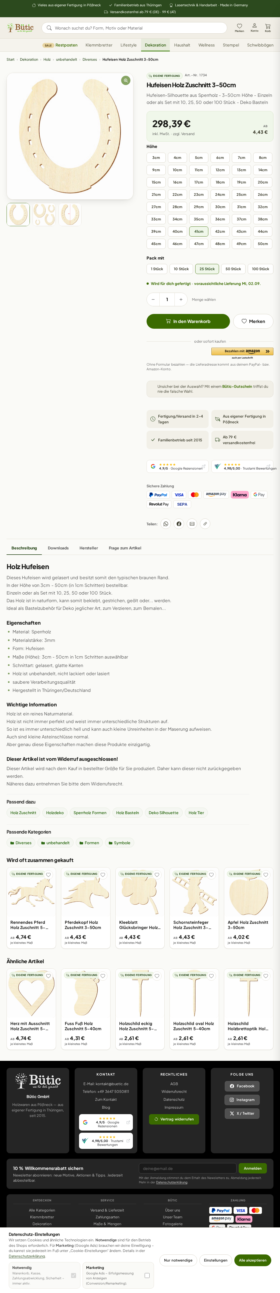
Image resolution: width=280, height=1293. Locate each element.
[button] (242, 354)
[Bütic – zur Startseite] (20, 28)
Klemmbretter (99, 44)
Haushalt (182, 44)
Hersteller (89, 547)
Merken (239, 31)
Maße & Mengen (107, 1224)
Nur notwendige (178, 1260)
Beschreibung (24, 547)
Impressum (174, 1107)
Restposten (61, 44)
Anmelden (253, 1168)
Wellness (207, 44)
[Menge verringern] (153, 299)
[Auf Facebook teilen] (179, 524)
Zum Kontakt (106, 1099)
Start (10, 59)
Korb (268, 31)
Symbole (122, 842)
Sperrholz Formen (90, 812)
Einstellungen (216, 1260)
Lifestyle (129, 44)
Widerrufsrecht (174, 1091)
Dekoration (155, 44)
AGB (174, 1084)
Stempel (231, 44)
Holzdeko (55, 812)
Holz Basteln (127, 812)
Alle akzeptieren (253, 1260)
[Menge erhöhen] (181, 299)
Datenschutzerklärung (171, 1182)
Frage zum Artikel (125, 547)
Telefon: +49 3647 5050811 (106, 1091)
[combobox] (138, 28)
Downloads (58, 547)
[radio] (156, 158)
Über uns (172, 1210)
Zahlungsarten (107, 1217)
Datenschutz (174, 1099)
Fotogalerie (173, 1224)
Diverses (90, 59)
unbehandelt (66, 59)
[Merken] (48, 875)
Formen (92, 842)
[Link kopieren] (205, 524)
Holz (47, 59)
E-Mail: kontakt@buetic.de (106, 1084)
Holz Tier (196, 812)
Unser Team (172, 1217)
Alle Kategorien (42, 1210)
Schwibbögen (260, 44)
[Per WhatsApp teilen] (166, 524)
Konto (254, 30)
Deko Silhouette (164, 812)
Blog (106, 1107)
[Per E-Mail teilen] (192, 524)
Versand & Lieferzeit (107, 1210)
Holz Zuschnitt (23, 812)
